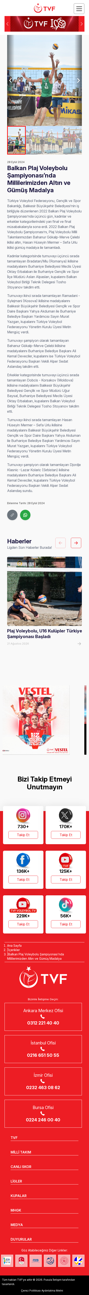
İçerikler (14, 950)
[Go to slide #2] (35, 140)
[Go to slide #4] (72, 140)
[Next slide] (78, 80)
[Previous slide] (11, 80)
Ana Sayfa (14, 945)
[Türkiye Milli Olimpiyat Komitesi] (21, 1261)
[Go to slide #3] (53, 140)
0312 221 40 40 (43, 1023)
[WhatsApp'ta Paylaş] (25, 515)
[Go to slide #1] (16, 140)
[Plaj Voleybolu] (7, 1261)
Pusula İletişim (53, 1279)
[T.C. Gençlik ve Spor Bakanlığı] (64, 1261)
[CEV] (78, 1261)
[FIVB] (36, 1261)
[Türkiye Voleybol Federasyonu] (44, 8)
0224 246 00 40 (43, 1120)
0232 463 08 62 (43, 1087)
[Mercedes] (44, 720)
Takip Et (23, 835)
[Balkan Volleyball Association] (50, 1261)
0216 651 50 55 (43, 1055)
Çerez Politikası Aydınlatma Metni (42, 1290)
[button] (81, 24)
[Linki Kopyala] (12, 515)
